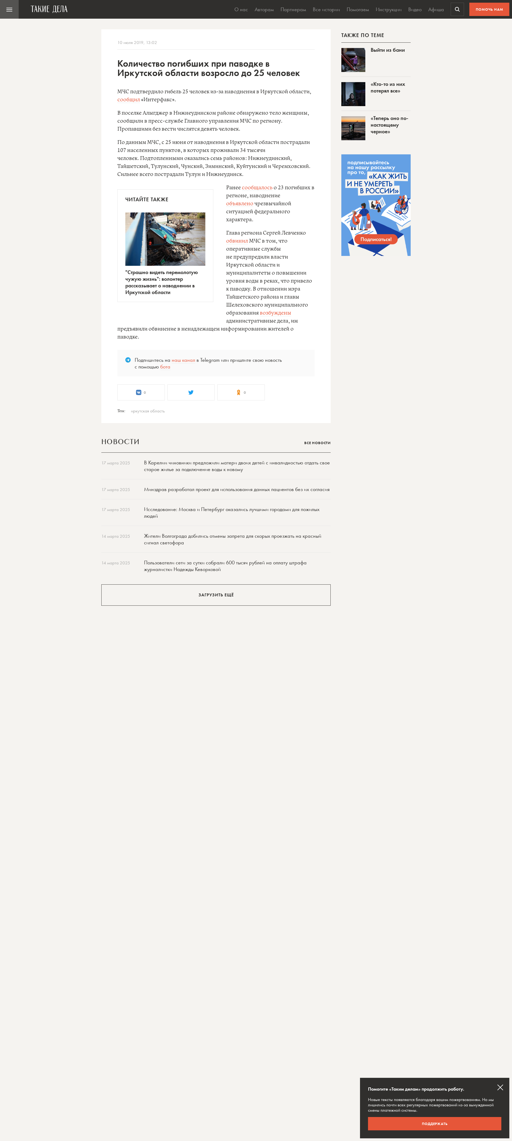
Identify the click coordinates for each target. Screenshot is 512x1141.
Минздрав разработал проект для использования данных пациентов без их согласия (237, 489)
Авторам (264, 9)
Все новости (317, 443)
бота (165, 366)
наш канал (183, 359)
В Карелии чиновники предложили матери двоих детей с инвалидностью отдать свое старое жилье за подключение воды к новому (237, 466)
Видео (415, 9)
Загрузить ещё (216, 595)
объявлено (239, 204)
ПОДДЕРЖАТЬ (435, 1123)
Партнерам (293, 9)
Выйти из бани (388, 49)
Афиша (436, 9)
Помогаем (358, 9)
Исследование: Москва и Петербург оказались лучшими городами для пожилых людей (231, 512)
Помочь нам (489, 9)
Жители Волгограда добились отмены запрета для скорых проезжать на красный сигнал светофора (232, 539)
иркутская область (148, 411)
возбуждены (275, 313)
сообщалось (257, 188)
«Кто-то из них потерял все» (388, 87)
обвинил (237, 241)
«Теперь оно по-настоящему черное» (389, 125)
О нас (241, 9)
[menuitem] (9, 9)
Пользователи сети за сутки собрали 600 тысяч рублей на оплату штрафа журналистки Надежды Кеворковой (225, 566)
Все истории (326, 9)
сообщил (128, 100)
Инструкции (389, 9)
